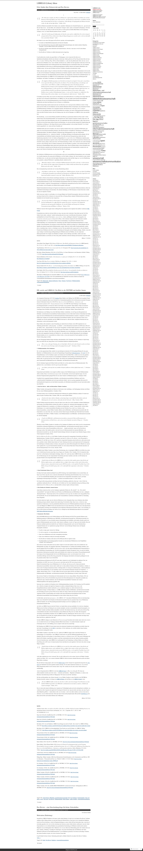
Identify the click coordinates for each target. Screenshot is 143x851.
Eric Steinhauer (73, 797)
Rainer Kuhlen (66, 799)
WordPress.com (96, 175)
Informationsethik (96, 126)
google (102, 124)
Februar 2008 (95, 385)
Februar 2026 (95, 181)
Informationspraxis (76, 353)
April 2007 (95, 396)
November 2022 (96, 198)
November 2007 (96, 388)
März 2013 (95, 306)
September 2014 (96, 280)
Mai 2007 (95, 395)
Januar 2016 (95, 261)
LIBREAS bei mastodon (97, 10)
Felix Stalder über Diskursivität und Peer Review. (53, 7)
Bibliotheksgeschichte (97, 93)
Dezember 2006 (96, 399)
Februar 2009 (95, 371)
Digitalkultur (102, 110)
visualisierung (95, 155)
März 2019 (95, 219)
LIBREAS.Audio (96, 54)
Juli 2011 (94, 333)
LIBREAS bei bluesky (97, 11)
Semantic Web (95, 148)
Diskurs (95, 112)
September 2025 (96, 186)
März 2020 (95, 210)
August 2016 (95, 253)
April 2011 (95, 337)
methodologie (96, 141)
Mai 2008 (95, 381)
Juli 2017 (95, 238)
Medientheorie (102, 137)
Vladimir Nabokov (102, 155)
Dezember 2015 (96, 262)
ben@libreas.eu (84, 693)
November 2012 (96, 312)
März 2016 (95, 258)
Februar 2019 (95, 221)
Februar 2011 (95, 340)
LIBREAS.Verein (96, 70)
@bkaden (88, 12)
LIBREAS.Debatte (51, 293)
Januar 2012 (95, 324)
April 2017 (95, 242)
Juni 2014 (95, 285)
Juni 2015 (95, 269)
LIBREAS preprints (96, 52)
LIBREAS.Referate (51, 810)
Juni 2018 (95, 225)
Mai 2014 (95, 286)
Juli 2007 (95, 392)
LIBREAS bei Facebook (97, 14)
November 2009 (96, 358)
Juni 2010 (95, 350)
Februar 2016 (95, 259)
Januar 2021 (95, 204)
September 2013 (96, 297)
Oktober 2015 (95, 265)
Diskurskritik (97, 114)
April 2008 (95, 382)
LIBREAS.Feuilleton (97, 59)
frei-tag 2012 (98, 119)
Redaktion (54, 840)
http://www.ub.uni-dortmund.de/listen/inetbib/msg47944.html (60, 787)
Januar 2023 (95, 197)
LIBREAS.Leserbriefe (97, 62)
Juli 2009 (95, 364)
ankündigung (95, 82)
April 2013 (95, 304)
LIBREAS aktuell (44, 293)
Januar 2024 (95, 191)
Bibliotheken (96, 89)
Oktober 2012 (95, 313)
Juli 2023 (95, 194)
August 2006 (95, 404)
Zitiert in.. (94, 79)
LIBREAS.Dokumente (97, 57)
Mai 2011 (95, 336)
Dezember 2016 (96, 248)
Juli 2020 (95, 207)
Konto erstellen (96, 170)
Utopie (96, 153)
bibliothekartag (97, 86)
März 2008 (95, 384)
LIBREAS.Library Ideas (47, 3)
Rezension (97, 146)
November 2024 (96, 187)
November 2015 (96, 263)
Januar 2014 (95, 292)
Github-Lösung (61, 662)
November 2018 (96, 224)
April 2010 (95, 353)
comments (39, 802)
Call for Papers (97, 100)
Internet (95, 130)
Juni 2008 (95, 379)
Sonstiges (95, 73)
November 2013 (96, 295)
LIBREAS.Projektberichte (98, 63)
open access (45, 799)
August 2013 (95, 299)
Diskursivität (45, 280)
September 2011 (96, 330)
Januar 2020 (95, 211)
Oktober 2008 (95, 377)
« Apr (94, 38)
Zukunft (95, 164)
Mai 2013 (95, 303)
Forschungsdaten (97, 115)
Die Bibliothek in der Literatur (99, 42)
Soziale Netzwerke (96, 149)
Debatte (95, 102)
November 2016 (96, 249)
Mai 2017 (95, 241)
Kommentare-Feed (96, 174)
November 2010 (96, 344)
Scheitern (103, 146)
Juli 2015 (95, 268)
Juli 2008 (95, 378)
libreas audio (102, 134)
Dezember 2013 (96, 293)
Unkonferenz (96, 152)
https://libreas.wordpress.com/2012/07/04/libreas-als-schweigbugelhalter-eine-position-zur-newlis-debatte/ (64, 730)
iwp (98, 130)
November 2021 (96, 201)
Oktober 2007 (95, 389)
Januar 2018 (95, 232)
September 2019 (96, 215)
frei (93, 117)
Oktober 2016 (95, 251)
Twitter (103, 151)
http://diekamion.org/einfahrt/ (43, 258)
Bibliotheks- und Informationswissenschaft (59, 797)
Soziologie (98, 150)
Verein (99, 153)
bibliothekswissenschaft (104, 98)
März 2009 (95, 370)
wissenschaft (98, 158)
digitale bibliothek (97, 103)
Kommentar (101, 130)
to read (94, 74)
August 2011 (95, 331)
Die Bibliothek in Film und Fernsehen (98, 44)
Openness (64, 280)
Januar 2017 (95, 246)
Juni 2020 (95, 208)
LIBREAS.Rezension (97, 66)
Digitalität (96, 110)
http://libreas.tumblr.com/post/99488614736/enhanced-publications (69, 245)
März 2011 (95, 338)
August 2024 (95, 188)
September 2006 (96, 402)
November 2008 (96, 375)
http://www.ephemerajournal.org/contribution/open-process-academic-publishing (54, 263)
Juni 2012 (95, 317)
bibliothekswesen (98, 96)
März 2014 (95, 289)
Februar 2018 (95, 231)
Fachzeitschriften (81, 797)
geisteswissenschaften (100, 123)
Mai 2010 (95, 351)
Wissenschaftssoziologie (98, 163)
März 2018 (95, 229)
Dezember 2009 (96, 357)
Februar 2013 (95, 307)
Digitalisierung (97, 109)
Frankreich (103, 115)
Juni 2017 (95, 239)
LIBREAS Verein (96, 12)
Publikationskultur (76, 280)
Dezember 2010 (96, 343)
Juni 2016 (95, 255)
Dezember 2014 (96, 278)
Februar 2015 (95, 275)
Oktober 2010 (95, 346)
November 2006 (96, 401)
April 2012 (95, 320)
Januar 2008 (95, 387)
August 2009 (95, 363)
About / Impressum (96, 22)
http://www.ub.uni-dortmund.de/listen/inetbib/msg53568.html (76, 741)
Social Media (101, 148)
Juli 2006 (95, 405)
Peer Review (69, 280)
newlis (41, 799)
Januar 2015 (95, 276)
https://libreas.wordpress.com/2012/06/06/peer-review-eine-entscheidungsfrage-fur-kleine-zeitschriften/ (58, 267)
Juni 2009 (95, 365)
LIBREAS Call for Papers (98, 49)
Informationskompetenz (98, 127)
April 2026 (95, 180)
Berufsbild (95, 83)
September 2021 (96, 203)
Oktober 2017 (95, 235)
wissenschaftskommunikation (43, 282)
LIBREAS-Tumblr (78, 679)
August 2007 (95, 391)
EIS (69, 797)
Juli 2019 (95, 217)
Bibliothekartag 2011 (97, 87)
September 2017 (96, 236)
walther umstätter (73, 799)
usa (94, 153)
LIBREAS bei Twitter (97, 16)
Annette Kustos (46, 797)
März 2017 (95, 244)
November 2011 (96, 327)
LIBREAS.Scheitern (97, 67)
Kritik (44, 840)
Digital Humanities (99, 106)
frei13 (95, 121)
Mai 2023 (95, 195)
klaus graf (87, 797)
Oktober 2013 (95, 296)
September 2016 (96, 252)
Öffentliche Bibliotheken (98, 165)
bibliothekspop (97, 95)
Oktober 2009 (95, 360)
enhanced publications (53, 280)
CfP (102, 100)
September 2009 (96, 361)
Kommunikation (96, 132)
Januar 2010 (95, 355)
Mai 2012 (95, 319)
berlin (99, 82)
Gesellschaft (97, 125)
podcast (100, 145)
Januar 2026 (95, 183)
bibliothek (100, 84)
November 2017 (96, 234)
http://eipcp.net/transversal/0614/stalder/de (69, 272)
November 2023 (96, 193)
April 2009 (95, 368)
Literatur (96, 137)
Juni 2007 (95, 394)
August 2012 (95, 314)
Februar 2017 (95, 245)
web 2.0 (95, 156)
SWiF (53, 628)
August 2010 (95, 348)
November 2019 (96, 214)
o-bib (84, 353)
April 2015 (95, 272)
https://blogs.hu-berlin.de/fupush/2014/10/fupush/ (52, 254)
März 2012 (95, 321)
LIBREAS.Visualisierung (98, 71)
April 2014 (95, 287)
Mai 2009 (95, 367)
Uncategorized (96, 76)
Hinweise (95, 46)
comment (39, 285)
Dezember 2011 (96, 326)
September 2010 (96, 347)
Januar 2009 (95, 372)
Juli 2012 (95, 316)
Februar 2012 (95, 323)
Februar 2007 (95, 398)
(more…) (39, 837)
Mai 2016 (95, 256)
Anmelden (95, 171)
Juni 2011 (95, 334)
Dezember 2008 (96, 374)
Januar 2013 (95, 309)
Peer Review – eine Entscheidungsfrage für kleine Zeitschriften (57, 807)
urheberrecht (102, 152)
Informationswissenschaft (103, 129)
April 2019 (95, 218)
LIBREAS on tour (96, 50)
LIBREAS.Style (96, 69)
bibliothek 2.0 (96, 85)
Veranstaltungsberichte (97, 77)
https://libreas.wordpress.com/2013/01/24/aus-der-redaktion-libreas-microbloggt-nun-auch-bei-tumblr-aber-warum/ (66, 725)
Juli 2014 (95, 283)
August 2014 (95, 282)
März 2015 (95, 273)
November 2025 (96, 184)
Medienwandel (97, 138)
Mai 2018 (95, 227)
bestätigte (57, 298)
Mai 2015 (95, 270)
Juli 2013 (95, 300)
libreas (59, 280)
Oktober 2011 (95, 329)
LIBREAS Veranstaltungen (98, 53)
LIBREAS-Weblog (60, 679)
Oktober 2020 (95, 205)
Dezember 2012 (96, 310)
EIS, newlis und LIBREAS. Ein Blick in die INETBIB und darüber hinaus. (61, 290)
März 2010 (95, 354)
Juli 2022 (95, 200)
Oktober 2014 (95, 279)
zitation (104, 163)
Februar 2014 (95, 290)
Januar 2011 (95, 341)
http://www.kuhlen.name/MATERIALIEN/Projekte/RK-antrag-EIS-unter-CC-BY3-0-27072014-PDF (62, 750)
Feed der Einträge (96, 173)
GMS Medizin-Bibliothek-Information (45, 511)
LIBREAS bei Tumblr (97, 15)
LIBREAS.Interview (96, 60)
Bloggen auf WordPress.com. (71, 849)
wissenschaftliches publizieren (99, 159)
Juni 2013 (95, 302)
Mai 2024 (95, 190)
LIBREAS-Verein (62, 671)
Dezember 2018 (96, 222)
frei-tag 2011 (98, 117)
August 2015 (95, 266)
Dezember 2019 (96, 212)
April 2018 (95, 228)
